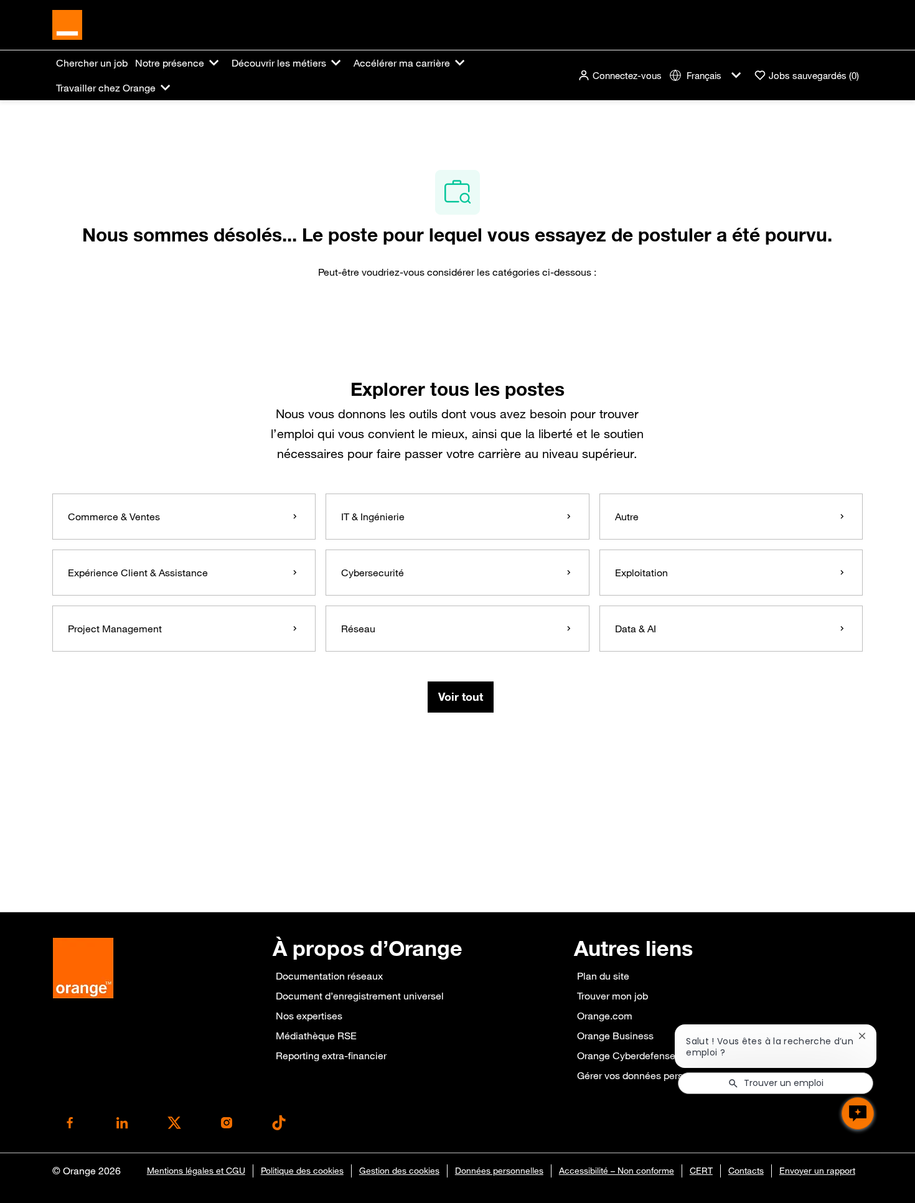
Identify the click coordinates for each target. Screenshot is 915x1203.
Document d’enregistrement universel (360, 996)
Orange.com (604, 1015)
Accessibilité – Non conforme (616, 1170)
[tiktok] (279, 1123)
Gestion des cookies (399, 1170)
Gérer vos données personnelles (649, 1075)
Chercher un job (92, 63)
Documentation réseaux (329, 976)
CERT (701, 1170)
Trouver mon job (612, 996)
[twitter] (174, 1123)
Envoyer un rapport (817, 1170)
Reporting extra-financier (331, 1055)
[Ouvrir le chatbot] (858, 1113)
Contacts (746, 1170)
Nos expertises (309, 1015)
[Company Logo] (67, 23)
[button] (620, 75)
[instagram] (227, 1123)
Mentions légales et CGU (196, 1170)
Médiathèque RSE (316, 1035)
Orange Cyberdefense (626, 1055)
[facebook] (70, 1123)
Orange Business (615, 1035)
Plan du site (603, 976)
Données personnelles (499, 1170)
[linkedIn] (122, 1123)
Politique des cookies (302, 1170)
